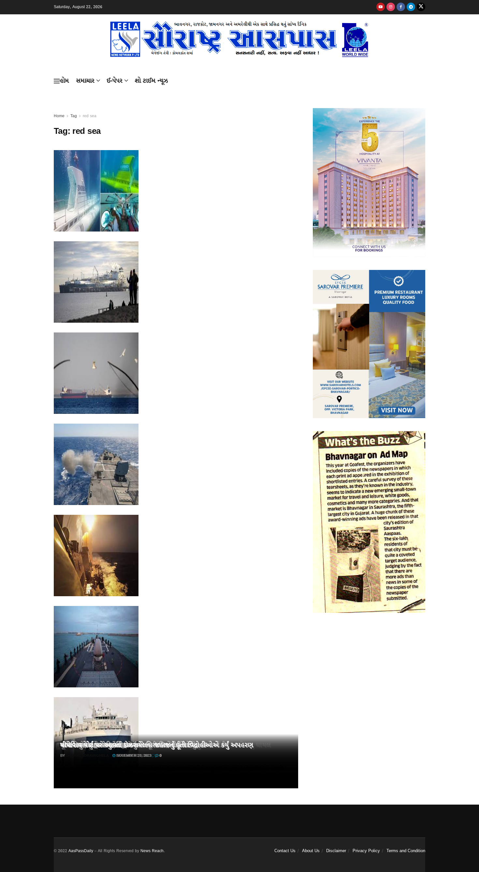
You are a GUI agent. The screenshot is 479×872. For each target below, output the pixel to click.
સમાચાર (85, 81)
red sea (89, 116)
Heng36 (62, 824)
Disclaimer (336, 851)
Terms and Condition (405, 851)
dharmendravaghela (87, 755)
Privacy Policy (366, 851)
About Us (311, 851)
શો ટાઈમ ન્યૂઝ (151, 81)
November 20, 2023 (133, 755)
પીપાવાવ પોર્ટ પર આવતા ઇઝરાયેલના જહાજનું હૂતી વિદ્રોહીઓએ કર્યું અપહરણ (156, 745)
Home (59, 116)
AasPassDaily (80, 851)
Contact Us (285, 851)
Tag (73, 116)
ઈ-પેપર (115, 81)
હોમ (64, 81)
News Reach (152, 851)
